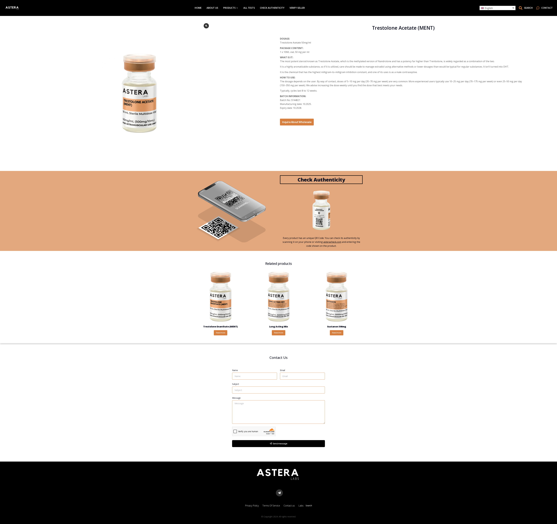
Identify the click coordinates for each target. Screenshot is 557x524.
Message (236, 398)
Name (235, 370)
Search (309, 505)
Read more (220, 332)
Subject (235, 384)
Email (282, 370)
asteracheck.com (332, 242)
